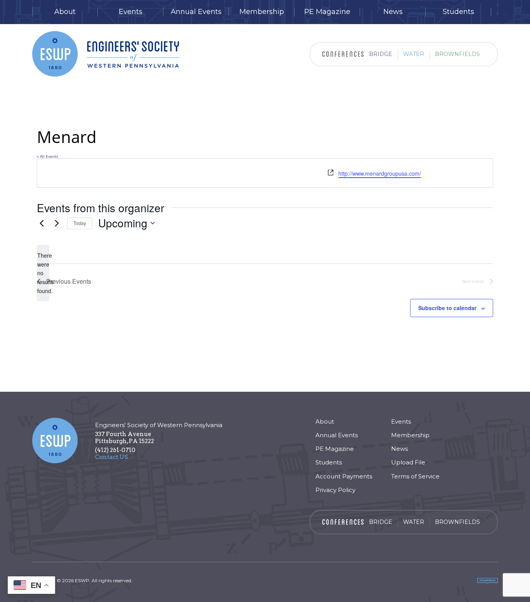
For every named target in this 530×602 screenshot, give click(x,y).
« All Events (47, 156)
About (65, 12)
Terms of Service (415, 476)
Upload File (408, 462)
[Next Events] (56, 223)
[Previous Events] (41, 223)
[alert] (43, 273)
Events (130, 12)
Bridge (380, 54)
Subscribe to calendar (447, 308)
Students (458, 12)
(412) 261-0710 (115, 450)
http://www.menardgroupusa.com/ (379, 173)
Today (79, 223)
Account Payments (343, 476)
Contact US (111, 457)
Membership (261, 12)
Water (413, 54)
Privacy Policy (335, 490)
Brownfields (457, 54)
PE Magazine (327, 12)
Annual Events (196, 12)
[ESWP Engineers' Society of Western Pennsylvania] (105, 54)
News (393, 12)
